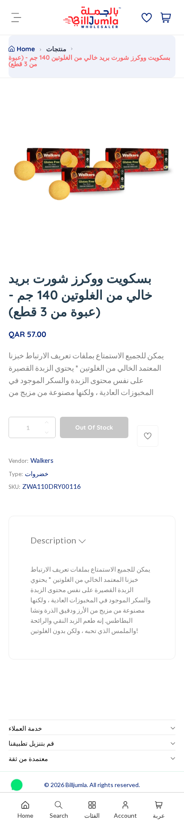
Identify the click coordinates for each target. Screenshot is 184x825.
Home (26, 49)
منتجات (56, 49)
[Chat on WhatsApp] (16, 782)
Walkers (41, 460)
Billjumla (76, 784)
